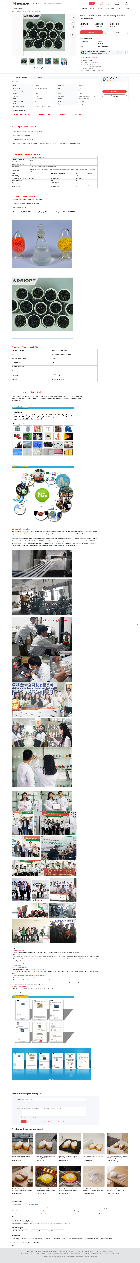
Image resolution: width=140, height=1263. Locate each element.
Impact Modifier (45, 1208)
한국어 (83, 1253)
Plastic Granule (103, 1214)
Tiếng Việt (107, 1253)
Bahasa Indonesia (115, 1253)
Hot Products (30, 1251)
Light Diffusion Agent (75, 1211)
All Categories (17, 8)
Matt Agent (73, 1214)
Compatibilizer (15, 1214)
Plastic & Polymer (26, 11)
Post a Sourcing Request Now (56, 1122)
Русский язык (55, 1253)
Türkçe (101, 1253)
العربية (78, 1253)
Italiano (62, 1253)
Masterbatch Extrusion (92, 1238)
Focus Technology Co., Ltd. (59, 1256)
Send (24, 1122)
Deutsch (67, 1253)
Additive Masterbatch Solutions (39, 1231)
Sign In (82, 70)
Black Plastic (25, 1238)
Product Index (98, 1251)
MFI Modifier (15, 1211)
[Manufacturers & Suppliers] (20, 3)
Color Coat (47, 1238)
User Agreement (79, 1256)
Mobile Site (105, 1251)
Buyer (91, 8)
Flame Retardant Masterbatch (20, 1231)
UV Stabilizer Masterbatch (57, 1231)
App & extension (109, 8)
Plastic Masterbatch (36, 11)
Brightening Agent (103, 1208)
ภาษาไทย (96, 1253)
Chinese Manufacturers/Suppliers (50, 1251)
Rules (127, 8)
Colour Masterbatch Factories (75, 1238)
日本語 (87, 1253)
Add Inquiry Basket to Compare (44, 68)
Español (37, 1253)
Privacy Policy (94, 1256)
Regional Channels (89, 1251)
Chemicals (18, 11)
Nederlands (73, 1253)
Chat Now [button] (117, 32)
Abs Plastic (16, 1238)
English (32, 1253)
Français (49, 1253)
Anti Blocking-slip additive (18, 1208)
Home (13, 11)
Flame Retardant (74, 1208)
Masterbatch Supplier (106, 1238)
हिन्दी (92, 1253)
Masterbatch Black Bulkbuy (34, 1242)
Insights (111, 1251)
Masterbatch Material (59, 1238)
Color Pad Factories (37, 1238)
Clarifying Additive (45, 1211)
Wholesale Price (72, 1251)
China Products (38, 1251)
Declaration (86, 1256)
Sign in (126, 4)
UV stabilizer (44, 1214)
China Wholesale (63, 1251)
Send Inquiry (91, 32)
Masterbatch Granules (18, 1242)
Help (99, 8)
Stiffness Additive (103, 1211)
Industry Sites (80, 1251)
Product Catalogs (34, 1204)
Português (43, 1253)
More (13, 1245)
